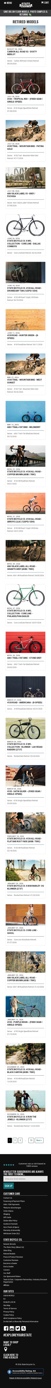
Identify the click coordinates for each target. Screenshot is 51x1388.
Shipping (6, 1214)
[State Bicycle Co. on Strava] (23, 1330)
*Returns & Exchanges (12, 1208)
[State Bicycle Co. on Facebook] (6, 1330)
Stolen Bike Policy (10, 1221)
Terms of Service (10, 1309)
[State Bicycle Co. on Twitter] (17, 1330)
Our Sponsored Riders (12, 1276)
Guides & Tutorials (10, 1224)
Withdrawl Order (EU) (11, 1234)
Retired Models (26, 21)
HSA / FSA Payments (11, 1204)
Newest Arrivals (9, 1244)
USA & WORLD (8, 1296)
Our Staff (6, 1273)
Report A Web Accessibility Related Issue (25, 1378)
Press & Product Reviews (13, 1257)
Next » (39, 1140)
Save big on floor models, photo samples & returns (25, 13)
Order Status (8, 1211)
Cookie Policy (8, 1315)
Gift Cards (7, 1217)
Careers (6, 1270)
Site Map (6, 1305)
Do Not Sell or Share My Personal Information (20, 1322)
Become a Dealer (10, 1263)
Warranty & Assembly (11, 1230)
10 (31, 1140)
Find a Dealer (8, 1267)
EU (4, 1299)
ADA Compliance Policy (12, 1318)
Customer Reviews (10, 1260)
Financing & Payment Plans (14, 1201)
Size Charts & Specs (11, 1227)
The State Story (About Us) (13, 1247)
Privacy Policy (8, 1312)
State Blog (7, 1250)
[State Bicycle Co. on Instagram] (12, 1330)
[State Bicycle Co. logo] (26, 4)
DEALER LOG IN (9, 1302)
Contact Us (7, 1198)
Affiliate (6, 1285)
